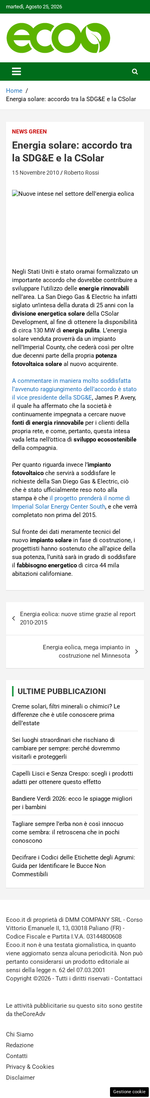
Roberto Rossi (81, 172)
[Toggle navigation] (16, 71)
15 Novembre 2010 (35, 172)
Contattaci (128, 978)
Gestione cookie (129, 1091)
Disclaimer (20, 1077)
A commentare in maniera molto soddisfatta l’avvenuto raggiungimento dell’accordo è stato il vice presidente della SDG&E (74, 389)
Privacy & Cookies (30, 1066)
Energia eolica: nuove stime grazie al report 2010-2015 (78, 618)
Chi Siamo (20, 1034)
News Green (29, 131)
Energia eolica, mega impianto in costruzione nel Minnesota (86, 651)
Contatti (17, 1056)
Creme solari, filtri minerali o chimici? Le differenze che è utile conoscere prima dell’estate (66, 715)
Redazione (20, 1045)
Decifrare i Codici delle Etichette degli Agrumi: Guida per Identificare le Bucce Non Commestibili (73, 866)
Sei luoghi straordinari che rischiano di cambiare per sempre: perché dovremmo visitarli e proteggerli (66, 748)
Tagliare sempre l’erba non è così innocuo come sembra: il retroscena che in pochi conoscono (68, 832)
